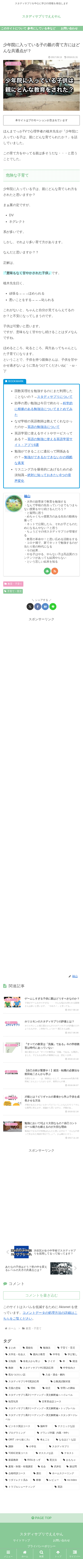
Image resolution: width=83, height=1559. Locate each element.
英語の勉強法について (43, 427)
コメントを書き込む (41, 1295)
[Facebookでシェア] (37, 606)
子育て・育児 (14, 591)
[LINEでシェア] (52, 606)
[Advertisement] (41, 795)
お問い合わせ (61, 1540)
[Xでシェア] (30, 606)
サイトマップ (21, 1540)
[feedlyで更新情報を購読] (47, 571)
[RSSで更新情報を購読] (54, 571)
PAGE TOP (43, 1518)
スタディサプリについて (55, 396)
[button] (74, 901)
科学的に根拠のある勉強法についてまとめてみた (44, 408)
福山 (27, 496)
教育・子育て (15, 583)
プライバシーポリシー (41, 1546)
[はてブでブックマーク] (45, 606)
